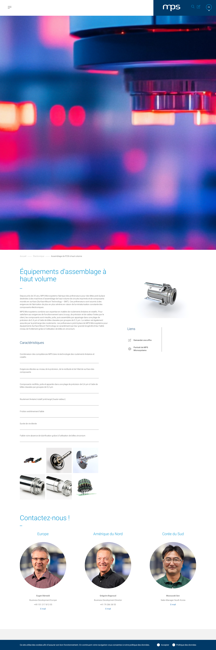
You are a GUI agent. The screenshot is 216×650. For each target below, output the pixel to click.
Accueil (23, 256)
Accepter (165, 645)
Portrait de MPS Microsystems (141, 348)
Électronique (38, 256)
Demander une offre (142, 340)
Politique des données (186, 645)
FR (209, 7)
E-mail (43, 609)
